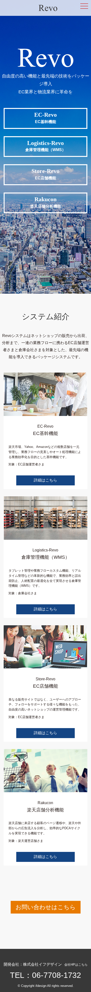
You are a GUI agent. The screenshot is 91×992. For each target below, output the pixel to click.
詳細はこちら (45, 480)
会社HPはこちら (76, 964)
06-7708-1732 (56, 975)
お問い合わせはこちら (46, 907)
